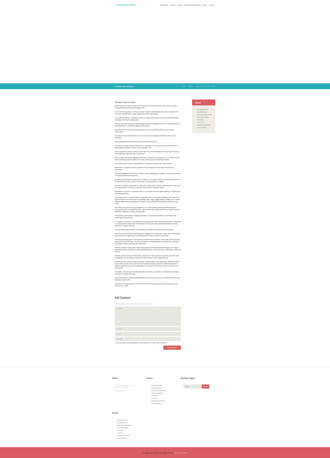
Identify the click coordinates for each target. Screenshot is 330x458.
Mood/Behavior (202, 112)
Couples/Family (202, 109)
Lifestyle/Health (203, 117)
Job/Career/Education (204, 115)
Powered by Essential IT (181, 453)
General (190, 86)
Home (183, 86)
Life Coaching (202, 127)
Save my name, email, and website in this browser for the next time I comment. (141, 343)
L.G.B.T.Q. (200, 122)
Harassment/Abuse (203, 125)
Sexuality (200, 120)
